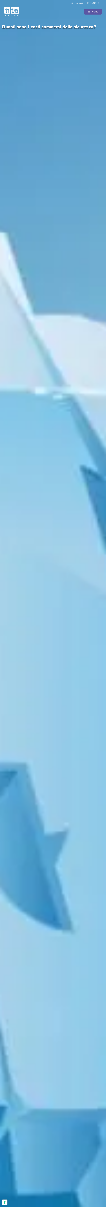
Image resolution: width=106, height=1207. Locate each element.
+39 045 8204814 (93, 3)
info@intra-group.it (76, 3)
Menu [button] (92, 11)
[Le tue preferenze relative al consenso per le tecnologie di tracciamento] (4, 1202)
